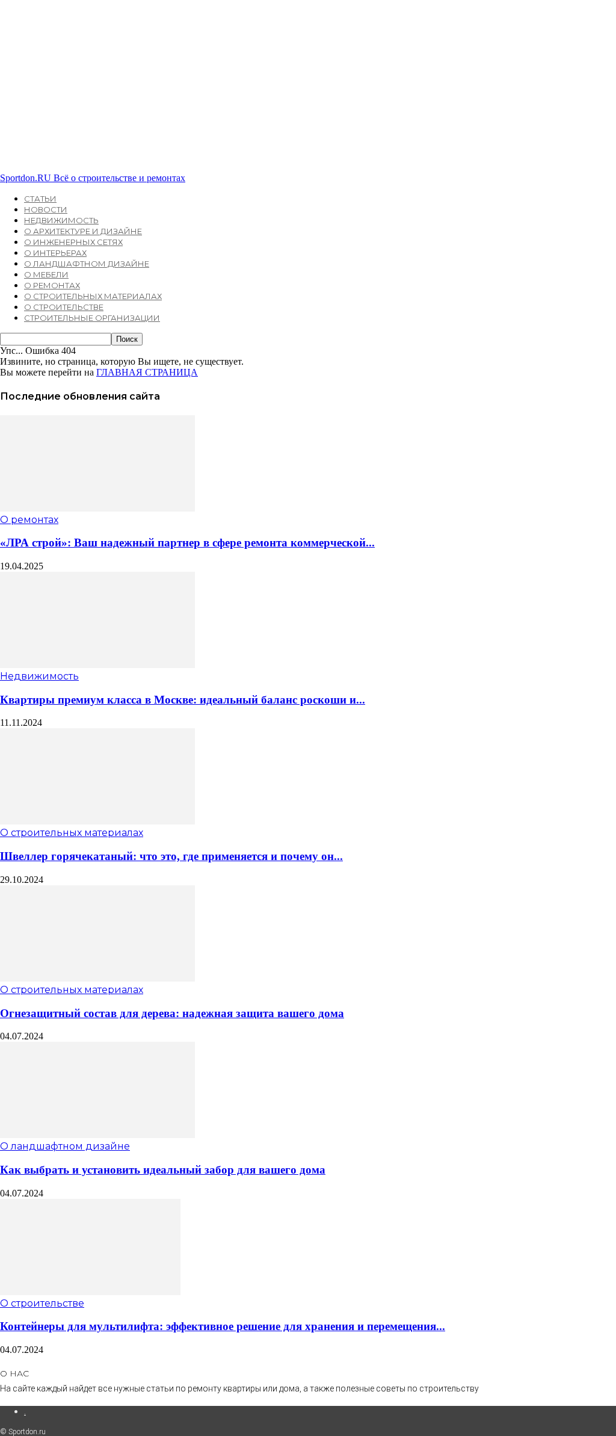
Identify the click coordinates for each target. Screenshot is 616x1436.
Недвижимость (61, 220)
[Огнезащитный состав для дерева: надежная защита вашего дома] (97, 978)
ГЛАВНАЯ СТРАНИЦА (147, 372)
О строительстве (63, 307)
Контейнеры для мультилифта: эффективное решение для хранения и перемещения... (222, 1326)
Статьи (40, 198)
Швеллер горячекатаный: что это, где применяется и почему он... (171, 856)
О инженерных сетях (73, 242)
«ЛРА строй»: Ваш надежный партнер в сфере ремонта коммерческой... (187, 542)
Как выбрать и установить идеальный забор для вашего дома (162, 1169)
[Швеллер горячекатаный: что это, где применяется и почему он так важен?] (97, 821)
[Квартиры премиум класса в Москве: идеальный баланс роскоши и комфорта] (97, 665)
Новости (45, 209)
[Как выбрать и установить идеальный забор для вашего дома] (97, 1135)
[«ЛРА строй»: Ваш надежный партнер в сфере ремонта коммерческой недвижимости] (97, 508)
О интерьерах (55, 253)
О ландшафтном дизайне (86, 263)
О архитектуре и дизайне (83, 231)
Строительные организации (92, 318)
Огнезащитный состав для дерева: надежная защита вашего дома (172, 1013)
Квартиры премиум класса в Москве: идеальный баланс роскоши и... (182, 699)
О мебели (46, 274)
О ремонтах (52, 285)
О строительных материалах (93, 296)
